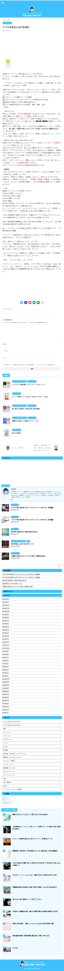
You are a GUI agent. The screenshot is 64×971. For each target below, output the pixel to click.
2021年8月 (5, 654)
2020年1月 (5, 712)
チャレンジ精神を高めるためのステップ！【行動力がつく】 (32, 839)
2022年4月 (5, 630)
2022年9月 (5, 614)
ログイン (4, 797)
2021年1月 (5, 676)
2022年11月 (5, 608)
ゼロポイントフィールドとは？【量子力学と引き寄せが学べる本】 (35, 875)
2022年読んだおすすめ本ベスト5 (22, 544)
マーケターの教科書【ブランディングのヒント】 (28, 384)
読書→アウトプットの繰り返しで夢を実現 (34, 962)
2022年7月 (5, 620)
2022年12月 (6, 605)
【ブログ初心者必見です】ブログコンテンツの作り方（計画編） (32, 520)
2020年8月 (5, 691)
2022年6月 (5, 623)
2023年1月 (5, 602)
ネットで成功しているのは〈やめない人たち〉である (30, 397)
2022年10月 (6, 611)
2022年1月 (5, 639)
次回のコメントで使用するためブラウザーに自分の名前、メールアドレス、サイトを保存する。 (30, 364)
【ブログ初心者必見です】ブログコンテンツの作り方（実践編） (32, 507)
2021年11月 (5, 645)
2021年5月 (5, 663)
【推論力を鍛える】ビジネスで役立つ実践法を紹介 (28, 556)
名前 (5, 344)
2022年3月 (5, 633)
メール (5, 351)
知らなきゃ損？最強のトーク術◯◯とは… (27, 899)
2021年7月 (5, 657)
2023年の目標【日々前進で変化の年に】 (25, 532)
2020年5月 (5, 700)
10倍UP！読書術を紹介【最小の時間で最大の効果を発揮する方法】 (35, 911)
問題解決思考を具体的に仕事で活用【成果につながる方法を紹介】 (35, 887)
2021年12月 (5, 642)
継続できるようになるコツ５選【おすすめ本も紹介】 (30, 814)
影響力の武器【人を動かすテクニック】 (25, 421)
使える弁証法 (16, 433)
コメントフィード (7, 801)
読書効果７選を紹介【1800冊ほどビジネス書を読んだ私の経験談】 (35, 851)
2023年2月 (5, 599)
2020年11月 (5, 682)
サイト (5, 358)
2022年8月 (5, 617)
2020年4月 (5, 703)
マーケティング (8, 308)
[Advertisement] (32, 44)
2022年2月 (5, 636)
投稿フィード (6, 799)
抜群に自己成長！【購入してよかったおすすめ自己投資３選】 (33, 923)
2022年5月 (5, 626)
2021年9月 (5, 651)
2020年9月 (5, 688)
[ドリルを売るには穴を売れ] (34, 302)
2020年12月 (6, 679)
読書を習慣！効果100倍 (32, 16)
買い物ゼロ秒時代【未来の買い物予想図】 (26, 409)
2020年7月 (5, 694)
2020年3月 (5, 706)
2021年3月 (5, 669)
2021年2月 (5, 673)
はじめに (15, 948)
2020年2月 (5, 709)
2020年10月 (6, 685)
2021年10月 (5, 648)
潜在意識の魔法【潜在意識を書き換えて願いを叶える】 (31, 935)
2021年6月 (5, 660)
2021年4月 (5, 666)
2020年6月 (5, 697)
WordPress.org (6, 803)
